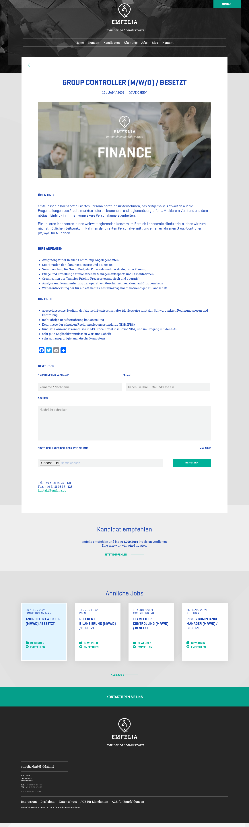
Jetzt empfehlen (115, 554)
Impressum (29, 801)
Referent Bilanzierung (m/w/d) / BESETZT (97, 623)
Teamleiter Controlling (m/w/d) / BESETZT (150, 623)
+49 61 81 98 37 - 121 (34, 785)
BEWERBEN (36, 643)
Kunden (93, 42)
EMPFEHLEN (37, 647)
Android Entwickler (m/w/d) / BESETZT (43, 621)
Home (80, 42)
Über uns (130, 42)
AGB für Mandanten (94, 801)
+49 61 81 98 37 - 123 (33, 787)
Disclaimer (48, 801)
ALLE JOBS (117, 674)
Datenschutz (68, 801)
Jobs (144, 42)
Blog (155, 42)
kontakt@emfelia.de (52, 490)
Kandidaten (112, 42)
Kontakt (168, 42)
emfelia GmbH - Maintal (37, 766)
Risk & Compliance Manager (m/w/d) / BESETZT (202, 623)
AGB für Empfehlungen (128, 801)
